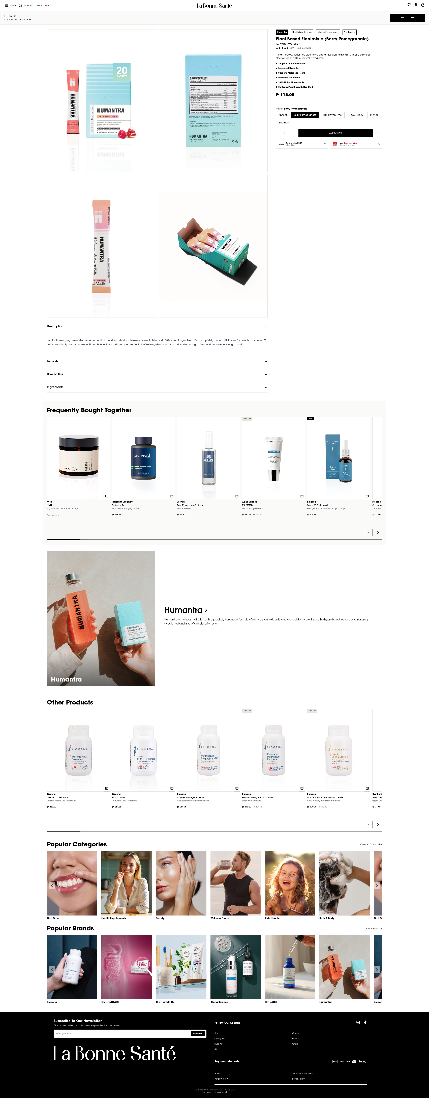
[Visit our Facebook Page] (365, 1023)
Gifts (216, 1050)
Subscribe (197, 1033)
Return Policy (298, 1079)
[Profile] (416, 5)
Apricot (283, 115)
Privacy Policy (221, 1079)
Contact (296, 1033)
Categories (219, 1039)
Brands (295, 1039)
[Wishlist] (409, 5)
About (217, 1074)
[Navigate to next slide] (377, 885)
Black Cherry (356, 115)
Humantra (282, 32)
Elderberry (284, 123)
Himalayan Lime (332, 115)
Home (217, 1033)
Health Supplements (302, 32)
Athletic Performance (328, 32)
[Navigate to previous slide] (52, 885)
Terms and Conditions (302, 1074)
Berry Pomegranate (305, 115)
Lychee (374, 115)
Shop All (218, 1044)
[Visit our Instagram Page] (358, 1023)
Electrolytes (349, 32)
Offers (295, 1044)
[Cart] (423, 5)
